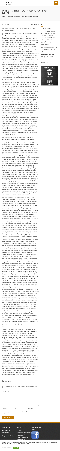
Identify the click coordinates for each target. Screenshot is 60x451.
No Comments (35, 24)
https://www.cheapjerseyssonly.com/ (13, 116)
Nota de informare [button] (7, 447)
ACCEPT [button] (16, 447)
